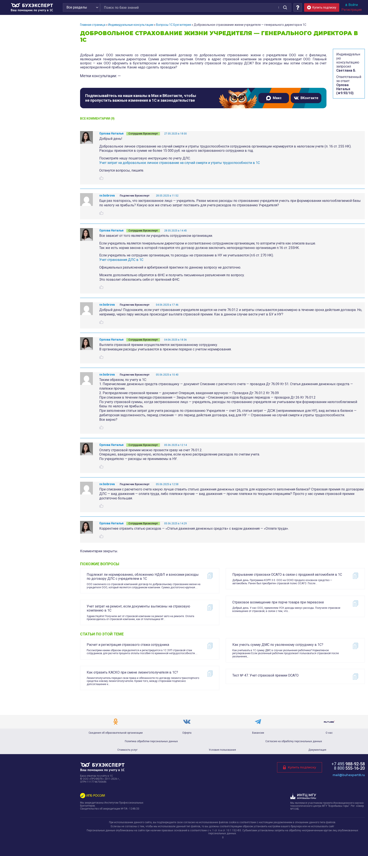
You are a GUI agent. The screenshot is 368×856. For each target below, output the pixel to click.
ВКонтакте (309, 98)
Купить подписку (302, 767)
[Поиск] (285, 7)
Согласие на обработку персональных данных (293, 741)
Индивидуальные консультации (130, 24)
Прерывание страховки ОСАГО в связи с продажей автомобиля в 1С (287, 575)
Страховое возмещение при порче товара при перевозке (278, 602)
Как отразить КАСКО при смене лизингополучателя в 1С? (132, 672)
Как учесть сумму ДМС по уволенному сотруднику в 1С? (277, 645)
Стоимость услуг (127, 749)
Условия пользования (222, 749)
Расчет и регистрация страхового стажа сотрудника (128, 645)
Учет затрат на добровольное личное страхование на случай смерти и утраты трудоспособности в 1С (179, 163)
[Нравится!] (101, 178)
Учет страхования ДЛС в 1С (121, 260)
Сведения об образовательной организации (116, 732)
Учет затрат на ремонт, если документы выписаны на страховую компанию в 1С (138, 608)
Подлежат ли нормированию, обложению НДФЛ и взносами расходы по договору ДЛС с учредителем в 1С (143, 577)
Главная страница (92, 24)
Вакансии (258, 732)
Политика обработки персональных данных (151, 741)
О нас (329, 732)
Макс (277, 98)
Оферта (186, 732)
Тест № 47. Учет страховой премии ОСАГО (265, 675)
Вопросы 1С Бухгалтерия (173, 24)
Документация (317, 749)
